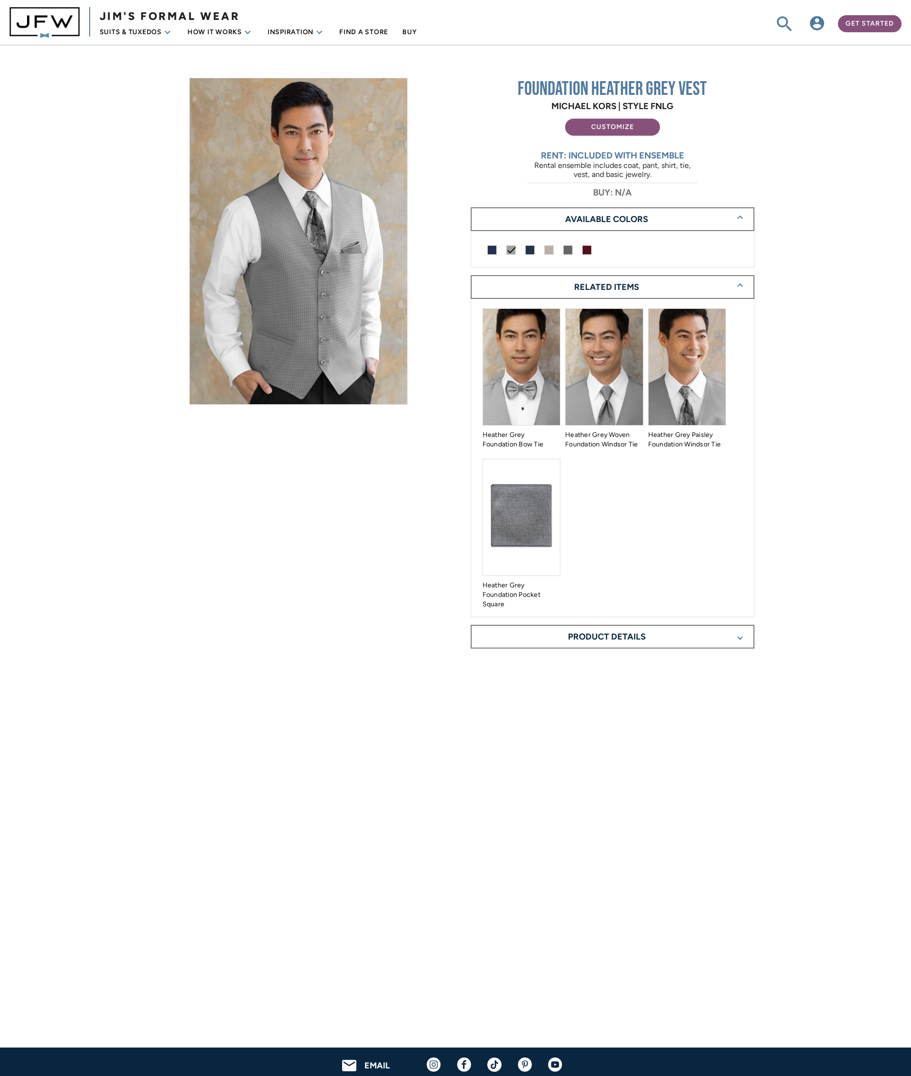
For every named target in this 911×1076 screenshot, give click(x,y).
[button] (612, 127)
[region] (298, 242)
